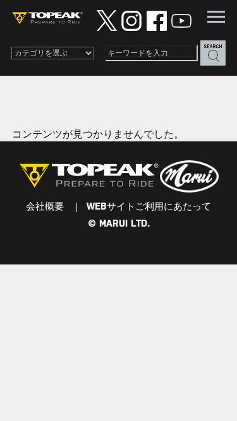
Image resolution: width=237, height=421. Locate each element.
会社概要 (45, 207)
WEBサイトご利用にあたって (149, 207)
